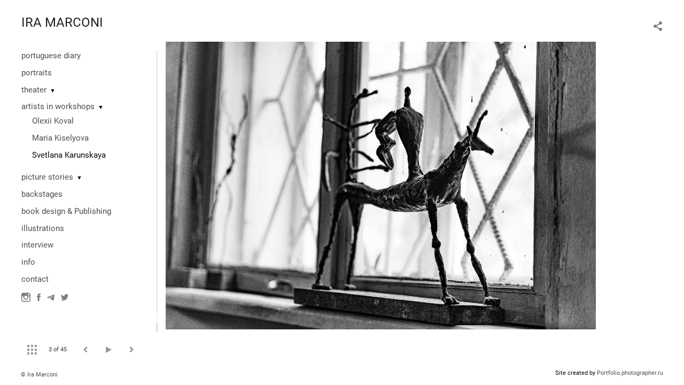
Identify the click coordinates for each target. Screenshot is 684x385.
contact (35, 279)
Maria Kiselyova (60, 138)
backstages (42, 194)
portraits (36, 73)
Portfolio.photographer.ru (630, 372)
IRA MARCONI (62, 22)
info (28, 262)
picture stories (47, 177)
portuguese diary (51, 55)
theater (33, 90)
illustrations (42, 228)
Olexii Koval (53, 121)
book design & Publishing (66, 211)
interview (37, 245)
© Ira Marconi (39, 374)
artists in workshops (58, 106)
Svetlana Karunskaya (69, 155)
